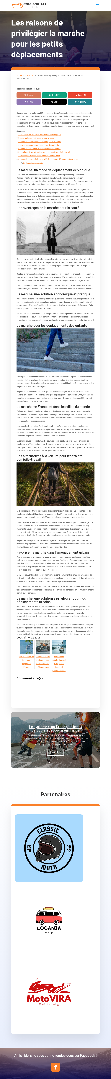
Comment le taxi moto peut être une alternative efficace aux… (43, 661)
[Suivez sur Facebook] (55, 1067)
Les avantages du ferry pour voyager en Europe (26, 661)
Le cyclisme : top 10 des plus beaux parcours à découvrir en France (55, 728)
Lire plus (55, 752)
